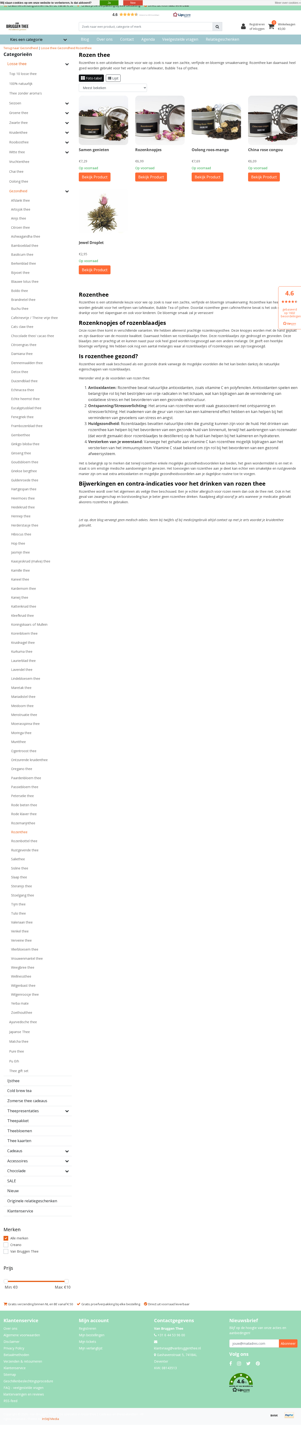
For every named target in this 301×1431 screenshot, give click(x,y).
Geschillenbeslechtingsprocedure (28, 1381)
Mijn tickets (87, 1341)
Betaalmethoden (16, 1354)
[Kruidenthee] (67, 132)
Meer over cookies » (288, 2)
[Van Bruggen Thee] (17, 26)
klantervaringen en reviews (24, 1394)
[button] (150, 14)
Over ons (10, 1328)
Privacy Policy (14, 1348)
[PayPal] (290, 1417)
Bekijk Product (94, 177)
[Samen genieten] (103, 120)
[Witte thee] (67, 152)
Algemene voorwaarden (22, 1335)
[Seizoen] (67, 103)
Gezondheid (66, 48)
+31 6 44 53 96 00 (171, 1335)
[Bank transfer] (275, 1417)
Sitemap (10, 1374)
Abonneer (288, 1343)
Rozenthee (84, 48)
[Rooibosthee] (67, 142)
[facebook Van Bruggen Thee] (230, 1363)
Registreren (87, 1328)
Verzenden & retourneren (23, 1361)
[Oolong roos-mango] (216, 120)
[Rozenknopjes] (160, 120)
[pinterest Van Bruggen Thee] (258, 1363)
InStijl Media (50, 1419)
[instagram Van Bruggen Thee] (239, 1363)
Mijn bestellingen (91, 1335)
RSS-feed (10, 1401)
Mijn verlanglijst (91, 1348)
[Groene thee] (67, 113)
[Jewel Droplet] (103, 213)
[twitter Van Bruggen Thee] (248, 1363)
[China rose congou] (272, 120)
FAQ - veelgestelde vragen (24, 1387)
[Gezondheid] (67, 191)
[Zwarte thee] (67, 122)
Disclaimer (12, 1341)
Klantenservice (15, 1368)
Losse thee (49, 48)
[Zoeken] (217, 26)
